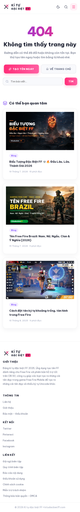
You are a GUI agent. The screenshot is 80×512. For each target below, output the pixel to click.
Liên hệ (7, 401)
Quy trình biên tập (13, 467)
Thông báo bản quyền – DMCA (20, 495)
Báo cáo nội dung (13, 472)
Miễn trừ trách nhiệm (14, 490)
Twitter (7, 428)
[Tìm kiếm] (65, 6)
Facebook (8, 440)
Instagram (9, 446)
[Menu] (73, 6)
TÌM (70, 81)
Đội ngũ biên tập (12, 461)
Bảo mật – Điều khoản (15, 413)
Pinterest (8, 434)
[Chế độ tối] (58, 6)
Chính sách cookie (13, 484)
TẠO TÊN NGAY (23, 69)
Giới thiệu (8, 407)
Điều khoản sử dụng (14, 478)
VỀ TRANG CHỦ (60, 69)
